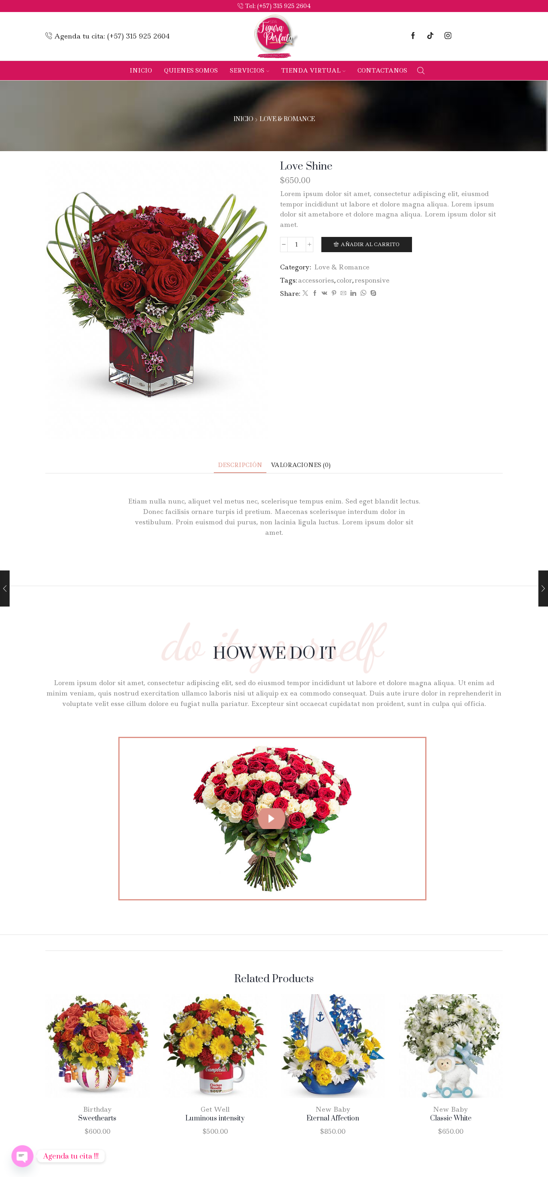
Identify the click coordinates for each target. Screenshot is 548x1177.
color (344, 280)
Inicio (141, 71)
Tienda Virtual (311, 71)
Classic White (450, 1118)
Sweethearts (97, 1118)
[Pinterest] (334, 293)
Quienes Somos (191, 71)
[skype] (372, 293)
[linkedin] (353, 293)
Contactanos (382, 71)
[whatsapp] (363, 293)
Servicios (247, 71)
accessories (316, 280)
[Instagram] (447, 36)
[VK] (324, 293)
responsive (372, 280)
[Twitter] (305, 293)
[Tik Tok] (430, 36)
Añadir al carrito (370, 244)
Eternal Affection (332, 1118)
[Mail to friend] (343, 293)
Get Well (215, 1109)
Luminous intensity (215, 1118)
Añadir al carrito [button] (89, 1049)
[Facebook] (413, 36)
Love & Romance (287, 119)
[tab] (240, 465)
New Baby (333, 1109)
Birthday (97, 1109)
